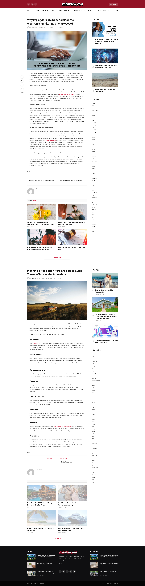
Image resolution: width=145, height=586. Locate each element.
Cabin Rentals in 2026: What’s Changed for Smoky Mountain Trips (40, 504)
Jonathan (34, 278)
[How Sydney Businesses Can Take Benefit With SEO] (105, 330)
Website (93, 226)
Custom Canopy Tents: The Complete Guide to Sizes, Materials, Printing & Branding (46, 555)
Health (93, 158)
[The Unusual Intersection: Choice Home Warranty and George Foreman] (105, 29)
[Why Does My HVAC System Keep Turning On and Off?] (31, 565)
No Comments (53, 27)
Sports (93, 207)
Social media (94, 204)
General (93, 154)
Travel (93, 221)
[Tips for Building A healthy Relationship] (105, 280)
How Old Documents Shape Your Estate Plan (71, 248)
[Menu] (28, 10)
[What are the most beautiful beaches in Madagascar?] (41, 518)
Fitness (93, 142)
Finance (93, 139)
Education (94, 127)
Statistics (94, 209)
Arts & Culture (95, 110)
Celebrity (94, 125)
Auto (93, 113)
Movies (93, 183)
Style (93, 212)
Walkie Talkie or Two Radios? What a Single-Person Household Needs (39, 248)
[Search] (117, 10)
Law (93, 171)
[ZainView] (72, 4)
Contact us (115, 583)
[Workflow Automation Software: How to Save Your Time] (105, 56)
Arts (54, 10)
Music (93, 185)
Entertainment (64, 10)
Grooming (94, 156)
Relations (94, 200)
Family (93, 134)
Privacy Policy (109, 583)
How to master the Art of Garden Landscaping (71, 180)
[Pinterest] (21, 88)
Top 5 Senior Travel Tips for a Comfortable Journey (68, 504)
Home (37, 10)
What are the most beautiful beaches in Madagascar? (40, 529)
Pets (93, 190)
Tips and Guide (95, 217)
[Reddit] (21, 84)
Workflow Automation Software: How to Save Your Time (106, 66)
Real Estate (94, 197)
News (93, 188)
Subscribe (113, 4)
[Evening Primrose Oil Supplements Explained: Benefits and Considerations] (41, 212)
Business (45, 10)
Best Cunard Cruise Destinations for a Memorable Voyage (71, 529)
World (105, 10)
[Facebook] (21, 77)
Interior (93, 168)
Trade (93, 219)
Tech (97, 10)
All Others (94, 103)
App (92, 108)
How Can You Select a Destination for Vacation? (42, 461)
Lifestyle (77, 10)
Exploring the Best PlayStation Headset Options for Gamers (71, 223)
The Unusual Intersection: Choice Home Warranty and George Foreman (106, 41)
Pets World (88, 10)
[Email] (21, 92)
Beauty (93, 115)
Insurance (94, 166)
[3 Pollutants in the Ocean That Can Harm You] (105, 80)
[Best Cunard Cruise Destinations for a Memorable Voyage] (72, 518)
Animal (93, 105)
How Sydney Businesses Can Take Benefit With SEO (106, 341)
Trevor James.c (35, 27)
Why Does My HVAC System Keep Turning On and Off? (44, 564)
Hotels (93, 163)
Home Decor (94, 161)
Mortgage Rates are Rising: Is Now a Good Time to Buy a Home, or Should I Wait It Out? (106, 316)
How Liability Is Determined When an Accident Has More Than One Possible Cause (108, 572)
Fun (92, 146)
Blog (93, 120)
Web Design (94, 224)
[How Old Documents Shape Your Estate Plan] (72, 237)
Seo (92, 202)
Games (93, 151)
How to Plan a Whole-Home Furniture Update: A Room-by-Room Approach (109, 564)
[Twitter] (21, 80)
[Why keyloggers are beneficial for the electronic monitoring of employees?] (57, 50)
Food (93, 144)
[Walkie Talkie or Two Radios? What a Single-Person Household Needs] (41, 237)
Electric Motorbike (96, 129)
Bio (92, 117)
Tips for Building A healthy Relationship (104, 291)
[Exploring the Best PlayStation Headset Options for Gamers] (72, 212)
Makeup (93, 175)
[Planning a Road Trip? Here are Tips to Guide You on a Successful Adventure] (57, 300)
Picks (93, 195)
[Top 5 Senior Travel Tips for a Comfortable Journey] (72, 493)
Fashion (93, 137)
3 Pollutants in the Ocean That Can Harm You (105, 91)
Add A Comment (57, 257)
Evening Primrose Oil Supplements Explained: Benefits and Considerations (40, 223)
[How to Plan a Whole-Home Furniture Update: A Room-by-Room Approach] (94, 565)
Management (94, 178)
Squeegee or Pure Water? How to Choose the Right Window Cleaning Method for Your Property (45, 572)
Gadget (93, 149)
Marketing (94, 180)
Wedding (94, 229)
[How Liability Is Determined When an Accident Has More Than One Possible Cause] (94, 573)
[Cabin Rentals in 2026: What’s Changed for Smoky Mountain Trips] (41, 493)
